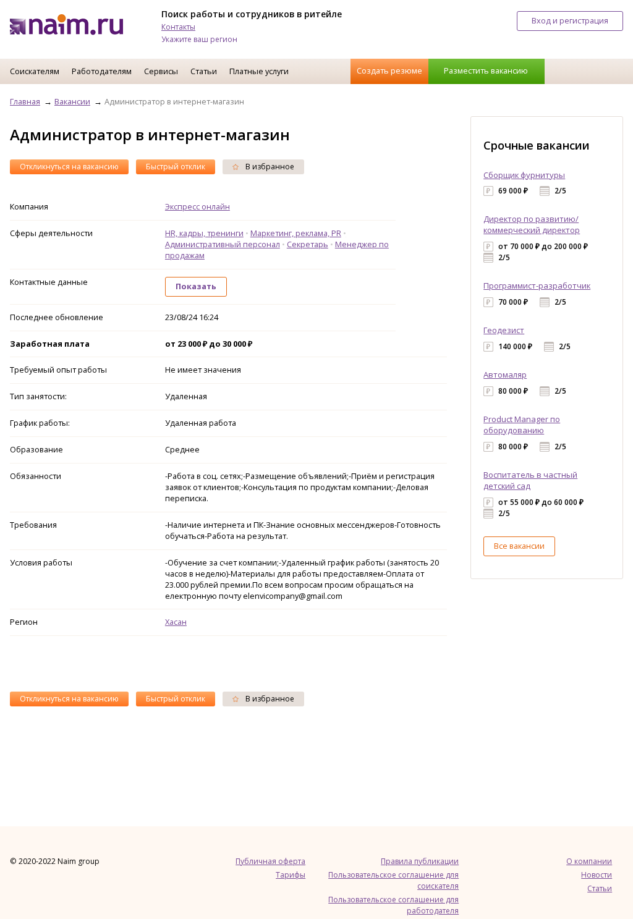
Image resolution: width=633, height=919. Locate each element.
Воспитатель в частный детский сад (530, 480)
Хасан (176, 621)
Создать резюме (389, 70)
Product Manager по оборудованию (521, 424)
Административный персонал (222, 244)
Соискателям (34, 71)
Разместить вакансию (486, 70)
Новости (596, 875)
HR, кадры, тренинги (204, 233)
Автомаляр (505, 374)
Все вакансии (519, 545)
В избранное (269, 166)
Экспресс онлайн (197, 206)
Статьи (203, 71)
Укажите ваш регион (199, 39)
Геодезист (503, 330)
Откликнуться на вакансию (69, 166)
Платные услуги (259, 71)
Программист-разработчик (536, 285)
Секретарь (307, 244)
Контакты (178, 27)
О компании (589, 861)
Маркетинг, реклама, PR (295, 233)
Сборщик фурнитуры (524, 174)
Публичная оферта (270, 861)
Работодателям (102, 71)
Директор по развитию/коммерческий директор (531, 224)
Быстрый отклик (175, 166)
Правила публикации (420, 861)
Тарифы (290, 875)
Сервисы (161, 71)
